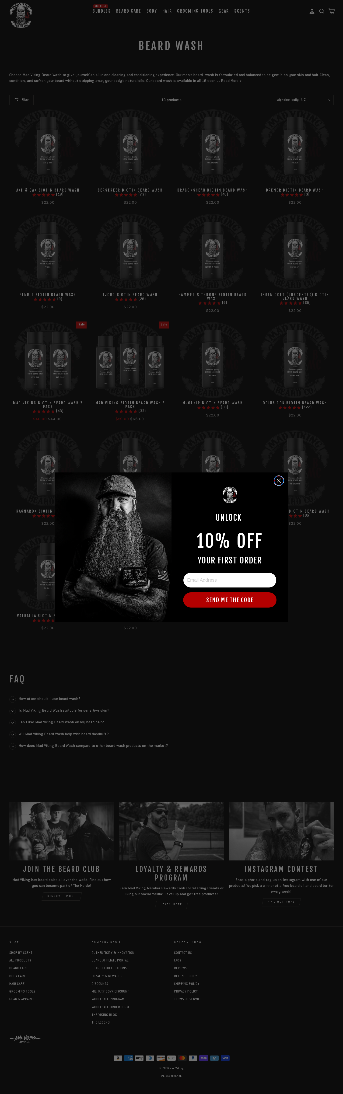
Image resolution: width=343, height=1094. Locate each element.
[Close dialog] (279, 480)
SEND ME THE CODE (230, 600)
